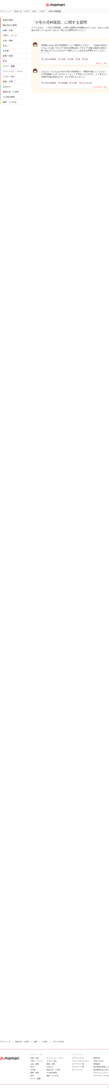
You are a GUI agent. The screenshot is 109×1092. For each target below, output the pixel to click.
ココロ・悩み (9, 76)
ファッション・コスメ (13, 71)
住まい (6, 46)
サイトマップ (77, 1070)
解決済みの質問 (10, 25)
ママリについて (78, 1058)
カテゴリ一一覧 (78, 1067)
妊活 (5, 61)
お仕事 (6, 51)
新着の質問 (8, 20)
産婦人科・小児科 (11, 92)
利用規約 (96, 1064)
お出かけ (7, 86)
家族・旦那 (8, 81)
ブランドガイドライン (80, 1061)
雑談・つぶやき (10, 102)
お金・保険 (8, 40)
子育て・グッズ (10, 35)
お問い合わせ (98, 1061)
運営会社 (96, 1058)
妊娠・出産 (8, 30)
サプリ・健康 (9, 66)
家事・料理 (8, 56)
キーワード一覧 (78, 1064)
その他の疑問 (9, 97)
